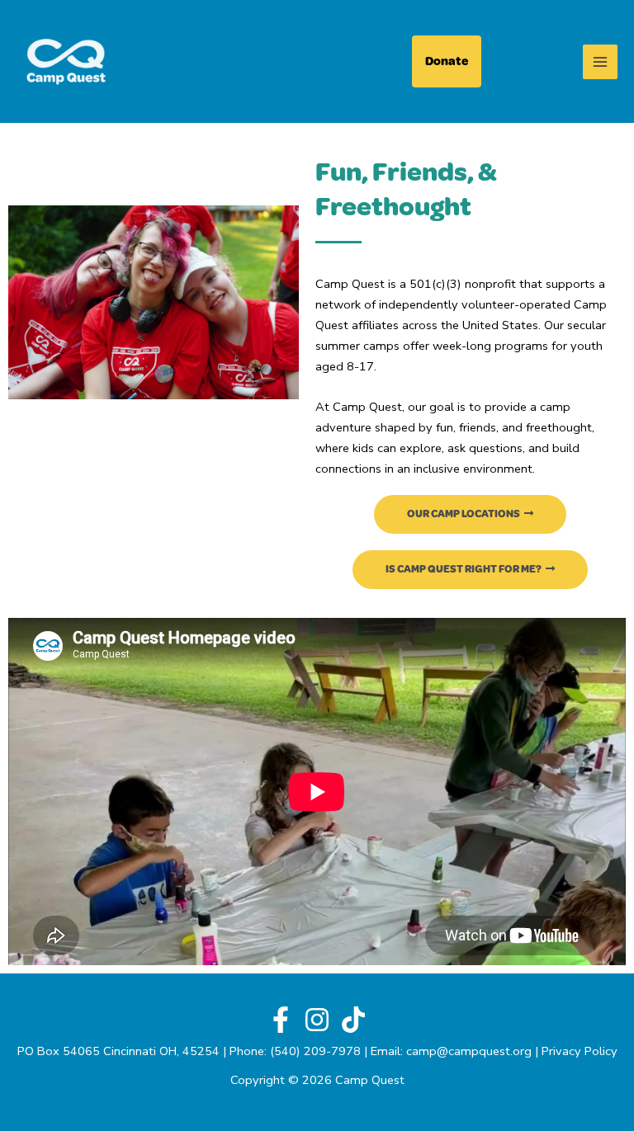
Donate (446, 61)
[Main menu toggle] (600, 62)
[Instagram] (317, 1019)
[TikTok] (353, 1019)
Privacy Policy (579, 1051)
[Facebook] (280, 1019)
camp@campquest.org (469, 1051)
